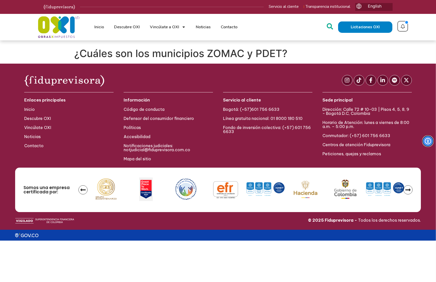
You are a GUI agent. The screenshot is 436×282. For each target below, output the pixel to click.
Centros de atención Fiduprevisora (356, 144)
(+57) (245, 109)
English (375, 6)
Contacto (229, 27)
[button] (83, 189)
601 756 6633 (265, 109)
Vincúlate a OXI (164, 27)
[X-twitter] (406, 80)
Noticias (203, 27)
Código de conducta (144, 109)
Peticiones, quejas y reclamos (351, 153)
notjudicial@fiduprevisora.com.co (157, 149)
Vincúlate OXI (37, 127)
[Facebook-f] (371, 80)
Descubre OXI (127, 27)
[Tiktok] (359, 80)
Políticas (132, 127)
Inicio (99, 27)
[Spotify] (394, 80)
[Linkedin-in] (382, 80)
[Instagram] (347, 80)
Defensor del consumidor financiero (159, 118)
